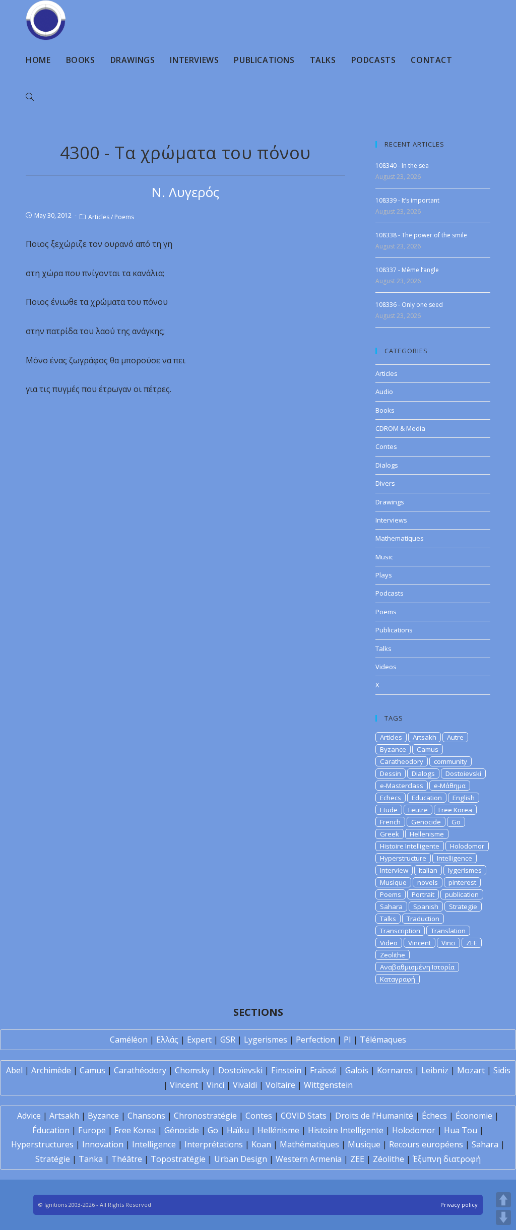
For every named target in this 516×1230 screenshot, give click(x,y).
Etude (389, 809)
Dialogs (386, 465)
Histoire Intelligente (409, 846)
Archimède (51, 1070)
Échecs (434, 1115)
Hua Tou (460, 1130)
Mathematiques (399, 538)
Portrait (423, 894)
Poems (124, 217)
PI (347, 1039)
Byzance (393, 749)
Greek (389, 833)
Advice (29, 1115)
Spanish (425, 906)
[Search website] (29, 97)
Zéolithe (388, 1158)
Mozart (471, 1070)
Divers (385, 483)
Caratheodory (401, 761)
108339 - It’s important (407, 200)
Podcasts (389, 593)
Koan (261, 1144)
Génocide (181, 1130)
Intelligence (454, 858)
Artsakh (424, 737)
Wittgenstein (328, 1084)
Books (385, 410)
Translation (448, 930)
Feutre (418, 809)
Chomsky (192, 1070)
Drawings (389, 501)
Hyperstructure (403, 858)
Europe (92, 1130)
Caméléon (129, 1039)
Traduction (423, 918)
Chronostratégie (205, 1115)
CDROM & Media (400, 428)
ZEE (471, 942)
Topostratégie (178, 1158)
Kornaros (395, 1070)
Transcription (400, 930)
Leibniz (434, 1070)
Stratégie (52, 1158)
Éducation (51, 1130)
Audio (384, 391)
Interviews (391, 520)
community (450, 761)
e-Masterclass (401, 785)
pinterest (462, 882)
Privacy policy (459, 1204)
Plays (383, 574)
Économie (474, 1115)
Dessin (390, 773)
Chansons (146, 1115)
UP (503, 1199)
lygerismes (465, 870)
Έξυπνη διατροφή (447, 1158)
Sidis (501, 1070)
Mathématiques (309, 1144)
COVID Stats (304, 1115)
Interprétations (213, 1144)
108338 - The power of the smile (421, 235)
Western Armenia (309, 1158)
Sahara (391, 906)
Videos (386, 666)
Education (427, 797)
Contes (386, 446)
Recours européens (426, 1144)
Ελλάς (167, 1039)
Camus (427, 749)
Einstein (286, 1070)
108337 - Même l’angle (407, 270)
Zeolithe (392, 954)
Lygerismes (265, 1039)
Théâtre (126, 1158)
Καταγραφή (397, 979)
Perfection (315, 1039)
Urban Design (240, 1158)
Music (384, 556)
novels (427, 882)
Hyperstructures (42, 1144)
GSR (227, 1039)
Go (456, 821)
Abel (14, 1070)
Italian (428, 870)
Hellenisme (427, 833)
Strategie (463, 906)
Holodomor (467, 846)
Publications (394, 629)
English (464, 797)
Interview (394, 870)
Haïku (238, 1130)
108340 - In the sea (402, 165)
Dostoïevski (240, 1070)
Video (389, 942)
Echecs (390, 797)
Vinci (448, 942)
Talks (383, 648)
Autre (455, 737)
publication (462, 894)
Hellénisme (278, 1130)
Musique (393, 882)
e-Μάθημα (450, 785)
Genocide (426, 821)
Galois (356, 1070)
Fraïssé (323, 1070)
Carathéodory (140, 1070)
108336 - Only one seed (409, 304)
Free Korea (455, 809)
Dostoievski (463, 773)
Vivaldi (245, 1084)
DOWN (503, 1217)
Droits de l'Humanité (374, 1115)
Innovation (102, 1144)
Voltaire (280, 1084)
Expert (199, 1039)
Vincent (419, 942)
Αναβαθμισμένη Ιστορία (417, 967)
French (390, 821)
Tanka (91, 1158)
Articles (98, 217)
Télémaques (383, 1039)
